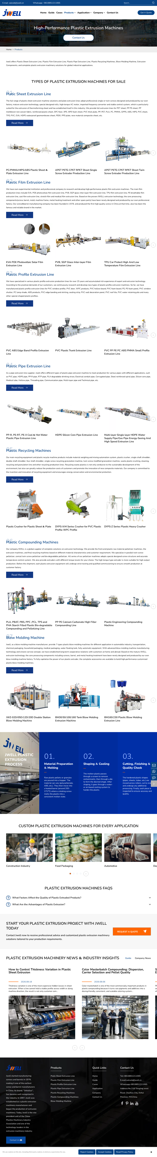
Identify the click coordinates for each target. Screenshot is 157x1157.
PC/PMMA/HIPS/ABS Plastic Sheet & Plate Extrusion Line (27, 171)
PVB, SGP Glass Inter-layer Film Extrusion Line (73, 263)
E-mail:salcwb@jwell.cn (131, 1080)
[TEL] (154, 771)
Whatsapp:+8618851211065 (133, 1084)
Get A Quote (146, 12)
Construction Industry (18, 866)
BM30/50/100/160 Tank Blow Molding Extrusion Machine (76, 719)
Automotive (110, 866)
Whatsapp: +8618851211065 (46, 3)
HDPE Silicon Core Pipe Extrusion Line (76, 435)
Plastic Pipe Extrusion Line (28, 366)
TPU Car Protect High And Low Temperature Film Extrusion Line (122, 263)
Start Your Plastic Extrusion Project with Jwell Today (56, 926)
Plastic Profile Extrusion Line (30, 274)
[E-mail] (154, 765)
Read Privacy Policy (124, 1152)
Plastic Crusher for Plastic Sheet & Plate (28, 526)
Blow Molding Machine (25, 637)
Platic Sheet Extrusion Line (28, 94)
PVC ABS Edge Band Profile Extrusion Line (27, 352)
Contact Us (112, 12)
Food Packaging (64, 866)
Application (83, 12)
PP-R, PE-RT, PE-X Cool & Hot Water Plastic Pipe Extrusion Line (26, 436)
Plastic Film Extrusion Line (28, 182)
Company (98, 12)
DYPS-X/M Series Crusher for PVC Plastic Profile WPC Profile (78, 528)
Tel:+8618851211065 (130, 1076)
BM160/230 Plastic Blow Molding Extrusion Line (123, 719)
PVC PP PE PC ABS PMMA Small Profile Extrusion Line (127, 352)
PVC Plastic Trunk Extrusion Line (73, 350)
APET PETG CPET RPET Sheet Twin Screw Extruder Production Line (124, 171)
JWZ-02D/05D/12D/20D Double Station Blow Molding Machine (28, 719)
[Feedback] (154, 777)
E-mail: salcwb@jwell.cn (13, 3)
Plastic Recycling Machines (28, 450)
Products (69, 12)
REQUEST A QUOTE (131, 931)
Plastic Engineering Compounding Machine (123, 623)
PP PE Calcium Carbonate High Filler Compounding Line (75, 623)
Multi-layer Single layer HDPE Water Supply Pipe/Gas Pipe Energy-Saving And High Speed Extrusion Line (127, 438)
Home (43, 12)
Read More (20, 123)
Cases (59, 12)
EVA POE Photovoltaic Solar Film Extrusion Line (24, 263)
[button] (153, 152)
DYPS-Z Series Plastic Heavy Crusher (125, 526)
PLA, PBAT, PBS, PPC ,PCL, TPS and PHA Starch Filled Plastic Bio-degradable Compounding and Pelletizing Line (29, 625)
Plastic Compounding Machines (32, 542)
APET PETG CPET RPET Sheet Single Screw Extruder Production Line (76, 171)
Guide (51, 12)
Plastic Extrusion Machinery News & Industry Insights (62, 958)
